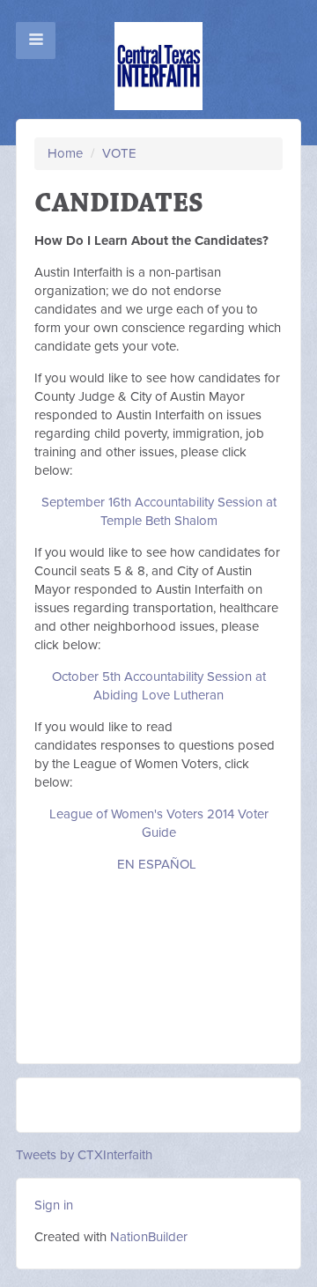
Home (65, 153)
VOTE (119, 153)
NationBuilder (149, 1237)
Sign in (53, 1205)
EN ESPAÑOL (156, 864)
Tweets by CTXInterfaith (84, 1155)
